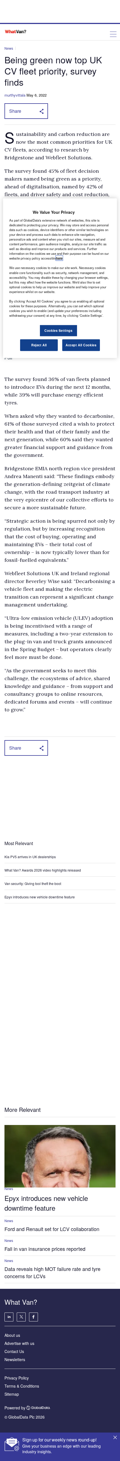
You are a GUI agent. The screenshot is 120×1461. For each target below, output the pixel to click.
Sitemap (11, 1394)
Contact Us (14, 1351)
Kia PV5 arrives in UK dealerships (30, 856)
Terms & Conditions (21, 1386)
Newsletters (14, 1359)
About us (12, 1335)
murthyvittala (14, 95)
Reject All (39, 345)
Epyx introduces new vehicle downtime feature (39, 896)
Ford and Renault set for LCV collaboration (51, 1228)
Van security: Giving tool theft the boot (32, 883)
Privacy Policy (16, 1378)
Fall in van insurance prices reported (44, 1248)
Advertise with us (19, 1343)
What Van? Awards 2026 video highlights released (42, 870)
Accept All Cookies (81, 345)
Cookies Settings (58, 330)
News (8, 48)
